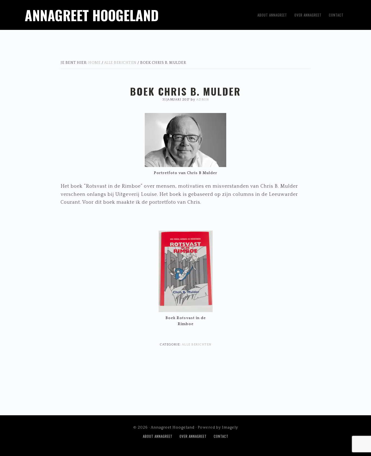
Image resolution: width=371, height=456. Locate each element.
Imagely (230, 427)
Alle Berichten (196, 344)
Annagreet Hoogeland (92, 15)
